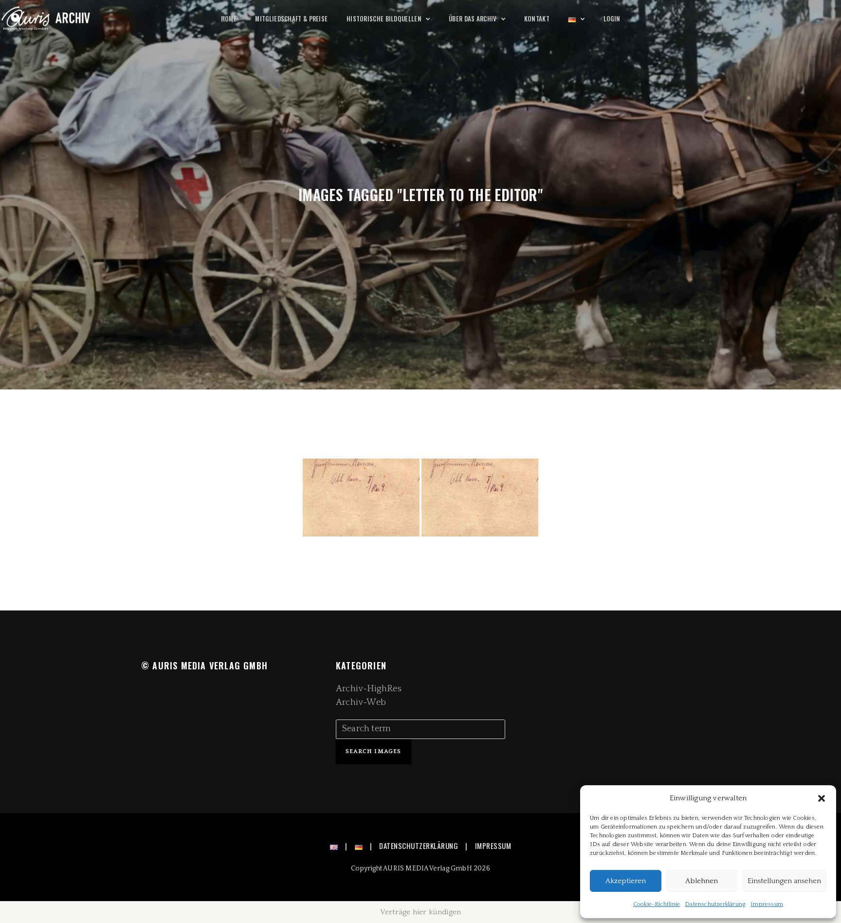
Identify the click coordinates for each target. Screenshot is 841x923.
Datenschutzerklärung (715, 904)
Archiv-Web (361, 702)
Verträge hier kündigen (420, 912)
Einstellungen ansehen (784, 881)
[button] (821, 798)
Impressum (766, 904)
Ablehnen (701, 881)
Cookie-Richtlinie (656, 904)
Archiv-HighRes (369, 689)
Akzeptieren (625, 881)
